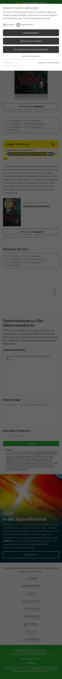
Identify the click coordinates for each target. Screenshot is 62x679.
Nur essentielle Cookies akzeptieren (31, 49)
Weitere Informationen (31, 56)
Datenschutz (54, 62)
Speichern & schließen (31, 40)
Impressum (42, 62)
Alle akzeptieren (31, 32)
